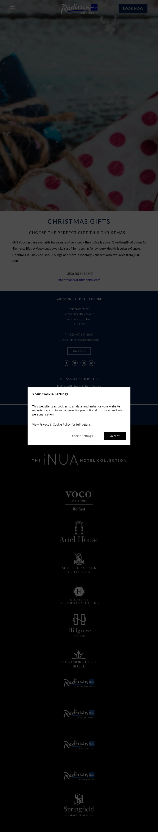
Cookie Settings (82, 436)
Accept (115, 436)
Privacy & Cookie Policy (55, 425)
